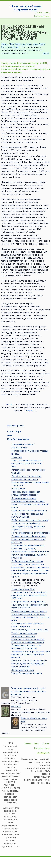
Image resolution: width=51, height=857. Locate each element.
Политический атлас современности (27, 7)
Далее (46, 53)
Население (16, 457)
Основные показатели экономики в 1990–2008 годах (27, 625)
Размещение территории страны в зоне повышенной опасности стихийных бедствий (30, 654)
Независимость (18, 488)
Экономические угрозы (22, 670)
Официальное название (22, 444)
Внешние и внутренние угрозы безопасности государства (26, 647)
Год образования (19, 447)
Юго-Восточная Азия (20, 44)
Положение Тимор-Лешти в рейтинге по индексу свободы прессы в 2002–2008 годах (29, 595)
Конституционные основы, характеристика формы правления (28, 499)
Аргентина (16, 706)
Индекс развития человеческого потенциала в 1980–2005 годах (27, 462)
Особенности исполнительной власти (29, 510)
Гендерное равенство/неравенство (28, 601)
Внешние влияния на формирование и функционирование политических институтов (28, 539)
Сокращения (43, 752)
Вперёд (29, 410)
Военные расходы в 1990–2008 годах (29, 629)
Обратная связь (41, 16)
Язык (13, 466)
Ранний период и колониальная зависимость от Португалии (26, 477)
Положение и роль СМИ (23, 589)
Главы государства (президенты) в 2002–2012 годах (27, 515)
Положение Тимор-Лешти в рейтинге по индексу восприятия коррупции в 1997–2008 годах (29, 663)
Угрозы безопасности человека (26, 673)
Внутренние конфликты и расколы (27, 545)
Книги (46, 12)
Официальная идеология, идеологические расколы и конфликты (30, 550)
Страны (38, 12)
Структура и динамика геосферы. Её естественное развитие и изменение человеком (28, 691)
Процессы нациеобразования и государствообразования (25, 493)
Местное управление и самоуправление (30, 533)
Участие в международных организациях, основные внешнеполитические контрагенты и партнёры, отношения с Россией (27, 637)
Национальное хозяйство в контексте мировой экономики (29, 606)
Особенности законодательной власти (29, 520)
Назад (9, 404)
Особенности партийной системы (27, 561)
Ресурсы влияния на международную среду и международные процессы (29, 612)
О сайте (45, 743)
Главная (5, 44)
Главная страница (15, 425)
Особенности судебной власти (26, 523)
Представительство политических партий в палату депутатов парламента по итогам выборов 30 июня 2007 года (30, 567)
